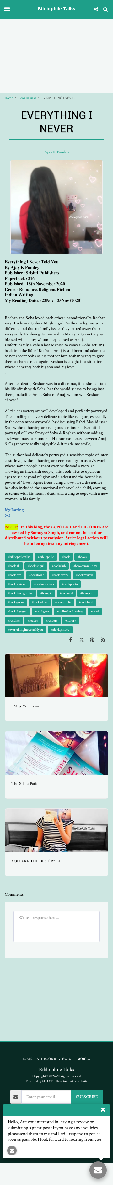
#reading (14, 620)
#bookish (14, 565)
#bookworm (16, 602)
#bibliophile (46, 556)
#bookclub (59, 565)
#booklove (14, 575)
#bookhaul (86, 602)
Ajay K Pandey (56, 152)
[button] (7, 9)
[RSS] (103, 640)
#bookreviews (17, 584)
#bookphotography (20, 593)
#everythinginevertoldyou (25, 629)
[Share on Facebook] (70, 640)
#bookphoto (70, 584)
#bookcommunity (85, 565)
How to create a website (72, 1081)
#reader (33, 620)
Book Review (27, 97)
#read (95, 611)
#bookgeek (42, 611)
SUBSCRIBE (87, 1097)
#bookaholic (63, 602)
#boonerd (66, 593)
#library (70, 620)
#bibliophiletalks (19, 556)
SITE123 (47, 1081)
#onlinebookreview (70, 611)
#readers (51, 620)
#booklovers (60, 575)
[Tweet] (81, 640)
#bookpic (46, 593)
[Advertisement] (56, 37)
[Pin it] (92, 640)
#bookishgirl (36, 565)
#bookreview (84, 575)
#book (66, 556)
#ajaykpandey (60, 629)
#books (82, 556)
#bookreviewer (44, 584)
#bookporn (87, 593)
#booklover (36, 575)
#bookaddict (39, 602)
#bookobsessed (17, 611)
